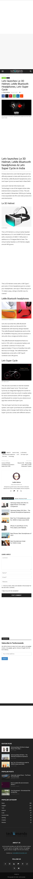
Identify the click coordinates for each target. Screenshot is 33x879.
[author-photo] (16, 480)
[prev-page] (3, 549)
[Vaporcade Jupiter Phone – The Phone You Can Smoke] (6, 777)
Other (8, 77)
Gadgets (8, 75)
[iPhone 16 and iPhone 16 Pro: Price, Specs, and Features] (6, 527)
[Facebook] (3, 96)
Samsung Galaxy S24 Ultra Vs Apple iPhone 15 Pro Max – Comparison (19, 504)
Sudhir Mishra (6, 92)
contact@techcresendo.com (19, 853)
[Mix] (15, 491)
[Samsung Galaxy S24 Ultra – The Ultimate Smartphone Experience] (6, 512)
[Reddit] (27, 864)
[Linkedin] (18, 96)
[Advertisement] (16, 17)
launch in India (15, 452)
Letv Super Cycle (24, 454)
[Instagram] (9, 863)
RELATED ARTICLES (8, 498)
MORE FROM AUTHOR (21, 498)
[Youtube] (18, 868)
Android (3, 506)
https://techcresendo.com (16, 484)
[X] (6, 96)
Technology (11, 456)
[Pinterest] (10, 96)
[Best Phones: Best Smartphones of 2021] (6, 535)
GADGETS (8, 452)
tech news (4, 456)
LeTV (18, 454)
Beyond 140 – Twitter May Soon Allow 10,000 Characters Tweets (24, 464)
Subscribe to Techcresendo (13, 643)
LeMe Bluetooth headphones (8, 454)
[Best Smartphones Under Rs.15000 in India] (6, 543)
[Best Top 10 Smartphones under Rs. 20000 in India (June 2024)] (6, 520)
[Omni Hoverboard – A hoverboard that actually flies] (6, 792)
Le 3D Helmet (23, 452)
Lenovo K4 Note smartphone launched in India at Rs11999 (8, 464)
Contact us (16, 874)
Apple (3, 529)
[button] (2, 71)
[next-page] (5, 549)
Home (3, 75)
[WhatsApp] (14, 96)
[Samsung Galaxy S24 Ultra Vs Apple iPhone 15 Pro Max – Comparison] (6, 504)
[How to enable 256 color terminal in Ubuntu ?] (6, 785)
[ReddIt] (21, 96)
